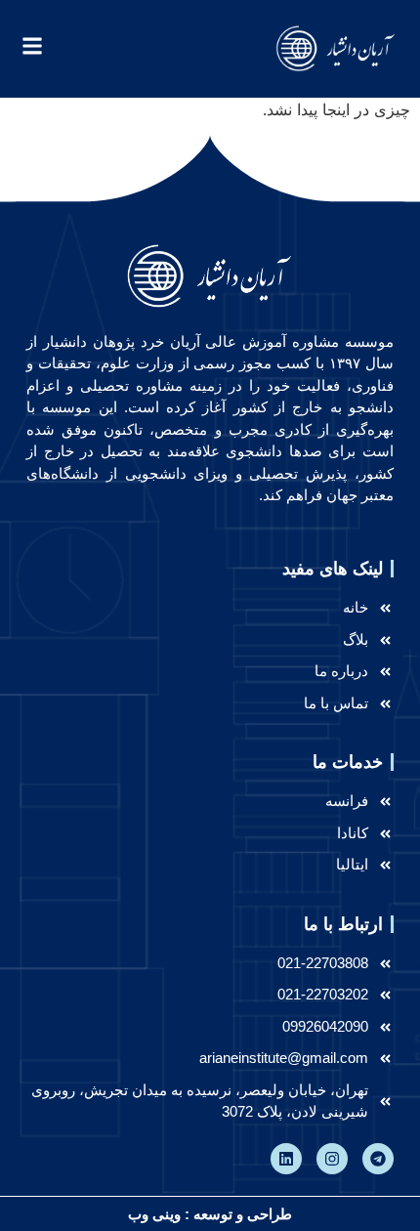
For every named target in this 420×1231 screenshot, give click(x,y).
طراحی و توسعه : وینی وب (210, 1214)
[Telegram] (378, 1158)
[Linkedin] (286, 1158)
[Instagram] (332, 1158)
